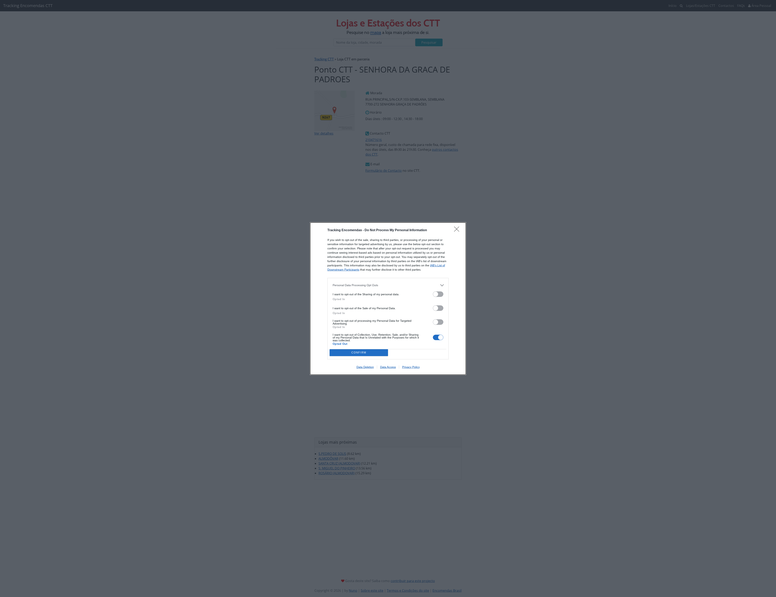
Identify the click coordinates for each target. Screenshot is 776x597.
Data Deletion (365, 367)
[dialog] (388, 299)
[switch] (438, 294)
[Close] (458, 230)
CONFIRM (358, 352)
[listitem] (388, 285)
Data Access (388, 367)
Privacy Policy (411, 367)
